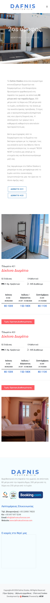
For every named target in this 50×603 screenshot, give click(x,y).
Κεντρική (16, 37)
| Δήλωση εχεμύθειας (23, 593)
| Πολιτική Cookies (40, 593)
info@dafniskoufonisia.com (18, 517)
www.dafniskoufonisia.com (20, 520)
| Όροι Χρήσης (8, 593)
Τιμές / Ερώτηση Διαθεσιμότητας (18, 322)
